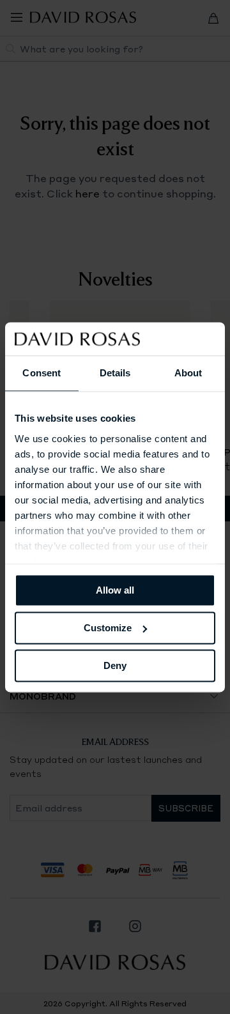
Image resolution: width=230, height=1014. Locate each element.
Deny (114, 665)
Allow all (115, 590)
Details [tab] (115, 372)
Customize (108, 627)
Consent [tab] (41, 372)
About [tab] (188, 372)
